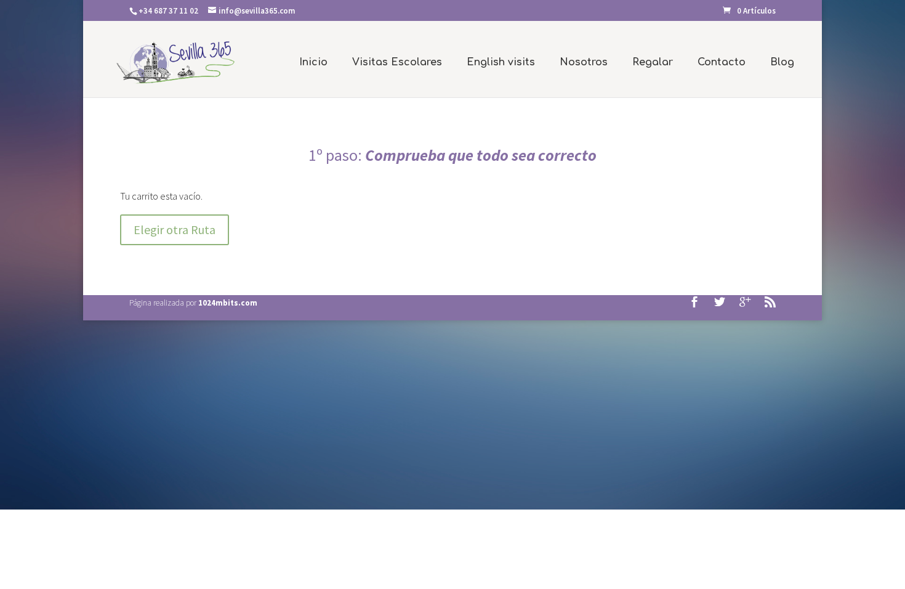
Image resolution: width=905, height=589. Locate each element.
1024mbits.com (227, 303)
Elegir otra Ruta (174, 229)
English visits (501, 62)
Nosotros (584, 62)
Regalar (652, 62)
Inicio (313, 62)
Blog (782, 62)
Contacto (722, 62)
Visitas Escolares (397, 62)
